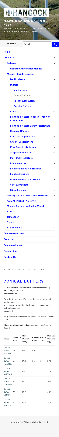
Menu (13, 44)
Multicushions (17, 79)
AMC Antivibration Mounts (21, 201)
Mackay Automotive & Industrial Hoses (28, 195)
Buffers (14, 85)
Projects (8, 239)
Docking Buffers (22, 106)
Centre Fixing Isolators (22, 136)
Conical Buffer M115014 (7, 392)
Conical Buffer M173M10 (8, 361)
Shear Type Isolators (21, 142)
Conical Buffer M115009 (8, 382)
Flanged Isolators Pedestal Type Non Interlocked (30, 119)
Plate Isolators (18, 163)
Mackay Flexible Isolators (20, 74)
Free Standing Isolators (23, 147)
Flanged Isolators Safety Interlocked (30, 126)
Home (7, 52)
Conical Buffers (22, 95)
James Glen (13, 217)
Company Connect (14, 245)
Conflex (14, 111)
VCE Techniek (14, 227)
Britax (10, 211)
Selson (10, 222)
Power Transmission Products (26, 179)
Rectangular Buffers (25, 101)
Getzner (11, 63)
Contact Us (10, 257)
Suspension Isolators (21, 152)
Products (9, 57)
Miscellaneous (18, 190)
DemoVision (10, 251)
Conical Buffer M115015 (7, 402)
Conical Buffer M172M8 (7, 351)
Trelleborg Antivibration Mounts (24, 68)
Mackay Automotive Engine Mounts (26, 206)
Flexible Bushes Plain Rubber (25, 168)
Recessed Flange (19, 131)
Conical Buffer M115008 (8, 371)
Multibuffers (20, 90)
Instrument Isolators (21, 158)
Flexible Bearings (19, 174)
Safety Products (19, 184)
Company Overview (14, 233)
